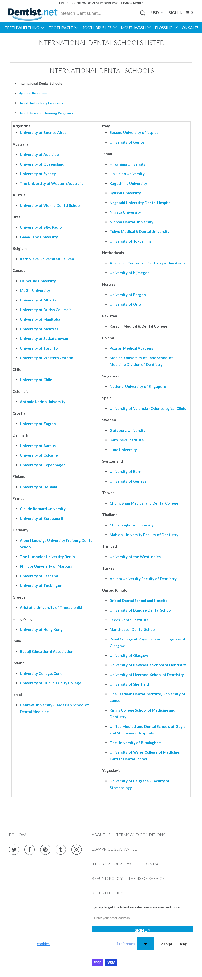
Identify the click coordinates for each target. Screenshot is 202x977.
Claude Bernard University (43, 509)
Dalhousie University (38, 281)
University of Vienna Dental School (50, 205)
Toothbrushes (97, 27)
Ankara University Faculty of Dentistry (143, 578)
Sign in (175, 12)
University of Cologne (39, 455)
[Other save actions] (145, 943)
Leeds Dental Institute (129, 620)
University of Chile (36, 379)
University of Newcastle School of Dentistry (148, 665)
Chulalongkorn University (132, 525)
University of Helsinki (38, 487)
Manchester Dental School (133, 629)
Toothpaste (61, 27)
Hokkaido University (127, 173)
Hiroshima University (128, 164)
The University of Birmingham (135, 742)
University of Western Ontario (46, 358)
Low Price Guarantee (114, 849)
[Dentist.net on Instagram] (77, 850)
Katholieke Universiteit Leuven (47, 259)
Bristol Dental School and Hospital (139, 600)
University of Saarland (39, 576)
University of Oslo (125, 304)
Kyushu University (125, 193)
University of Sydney (38, 173)
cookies (43, 943)
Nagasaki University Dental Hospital (141, 202)
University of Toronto (39, 348)
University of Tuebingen (41, 585)
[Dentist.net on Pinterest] (46, 850)
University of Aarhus (38, 445)
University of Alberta (38, 300)
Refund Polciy (107, 878)
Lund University (123, 449)
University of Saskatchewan (44, 338)
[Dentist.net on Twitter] (15, 850)
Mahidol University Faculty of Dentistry (144, 534)
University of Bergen (128, 294)
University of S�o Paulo (41, 227)
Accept (166, 944)
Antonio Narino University (42, 401)
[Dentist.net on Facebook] (30, 850)
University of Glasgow (129, 655)
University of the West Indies (135, 556)
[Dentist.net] (32, 14)
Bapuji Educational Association (46, 651)
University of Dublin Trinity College (50, 683)
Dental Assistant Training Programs (46, 113)
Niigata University (125, 212)
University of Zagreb (38, 423)
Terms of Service (146, 878)
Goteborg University (128, 430)
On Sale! (190, 27)
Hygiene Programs (33, 93)
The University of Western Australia (51, 183)
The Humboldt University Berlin (47, 556)
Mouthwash (134, 27)
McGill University (35, 290)
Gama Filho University (39, 237)
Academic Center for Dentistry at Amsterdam (149, 263)
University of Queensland (42, 164)
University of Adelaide (39, 154)
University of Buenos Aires (43, 132)
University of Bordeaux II (41, 518)
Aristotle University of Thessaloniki (51, 607)
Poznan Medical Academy (132, 348)
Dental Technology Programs (41, 103)
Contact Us (155, 863)
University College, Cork (41, 673)
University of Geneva (128, 481)
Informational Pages (115, 863)
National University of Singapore (138, 386)
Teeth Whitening (23, 27)
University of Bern (125, 471)
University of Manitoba (40, 319)
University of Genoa (127, 142)
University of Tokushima (131, 241)
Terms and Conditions (140, 834)
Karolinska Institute (127, 440)
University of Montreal (40, 329)
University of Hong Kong (41, 629)
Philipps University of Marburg (46, 566)
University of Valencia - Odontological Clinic (148, 408)
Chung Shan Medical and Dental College (144, 503)
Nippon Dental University (131, 222)
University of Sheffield (129, 684)
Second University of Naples (134, 132)
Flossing (164, 27)
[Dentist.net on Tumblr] (62, 850)
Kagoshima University (128, 183)
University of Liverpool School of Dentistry (147, 674)
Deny (182, 944)
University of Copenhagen (43, 465)
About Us (101, 834)
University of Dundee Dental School (141, 610)
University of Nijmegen (130, 272)
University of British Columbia (46, 309)
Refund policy (107, 892)
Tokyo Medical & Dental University (139, 231)
